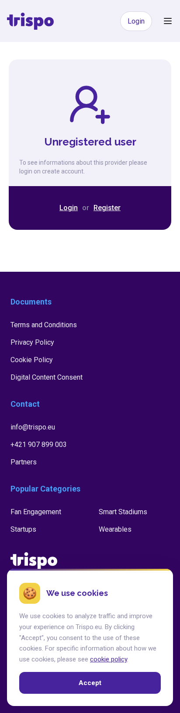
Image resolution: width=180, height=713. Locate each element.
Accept (90, 683)
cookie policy (108, 659)
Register (107, 208)
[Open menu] (168, 21)
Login (136, 21)
